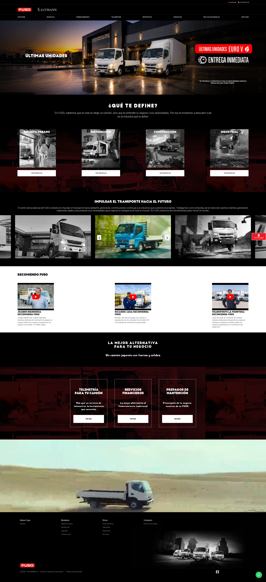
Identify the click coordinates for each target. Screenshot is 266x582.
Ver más (89, 419)
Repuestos (106, 531)
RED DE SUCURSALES (211, 17)
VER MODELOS (36, 173)
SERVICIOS (178, 17)
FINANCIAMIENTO (83, 17)
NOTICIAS (245, 17)
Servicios (105, 534)
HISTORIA (21, 17)
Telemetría (106, 527)
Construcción (66, 534)
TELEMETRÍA (116, 17)
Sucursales (233, 2)
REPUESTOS (147, 17)
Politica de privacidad (74, 572)
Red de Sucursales (150, 524)
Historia (22, 524)
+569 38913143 (244, 2)
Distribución (65, 527)
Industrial (64, 531)
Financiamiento (108, 524)
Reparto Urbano (67, 524)
